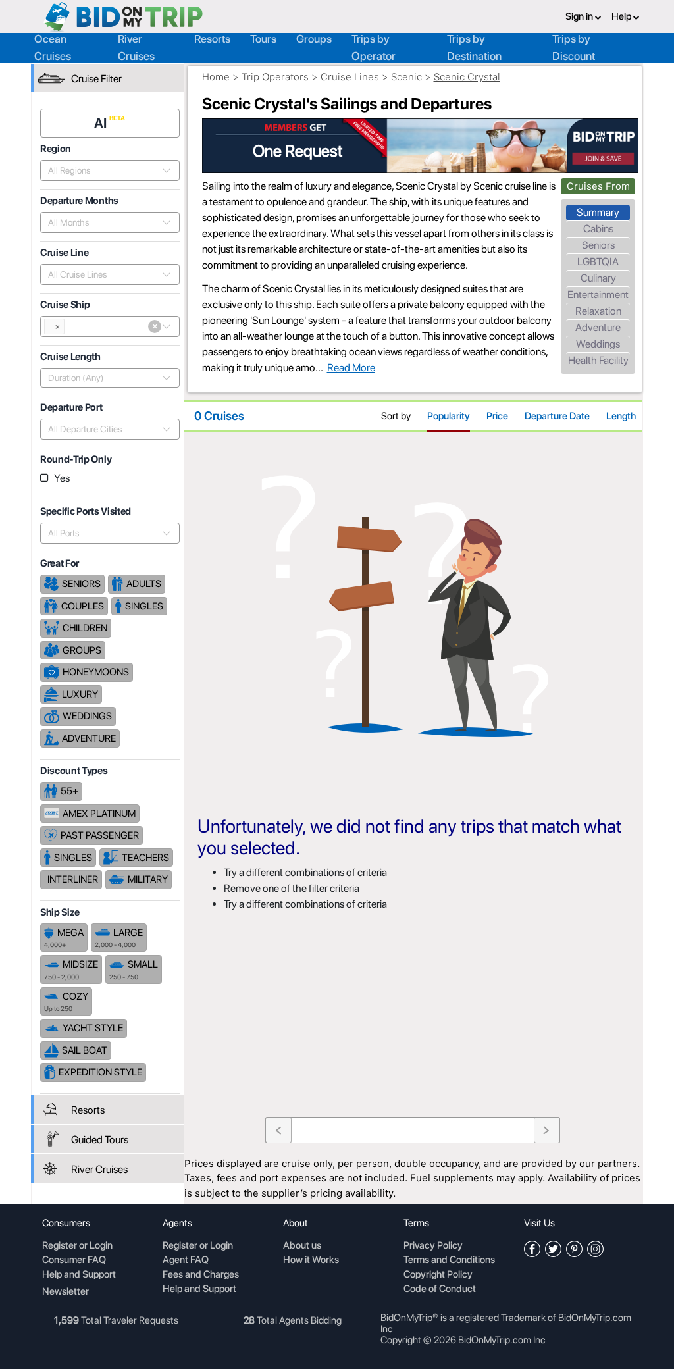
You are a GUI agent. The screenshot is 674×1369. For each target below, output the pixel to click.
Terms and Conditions (449, 1260)
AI (101, 123)
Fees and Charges (201, 1275)
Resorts (212, 38)
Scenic (406, 77)
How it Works (311, 1260)
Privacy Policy (433, 1246)
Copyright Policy (438, 1275)
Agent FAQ (186, 1260)
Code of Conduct (439, 1289)
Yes (62, 478)
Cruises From (598, 186)
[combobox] (102, 170)
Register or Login (77, 1246)
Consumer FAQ (74, 1260)
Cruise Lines (350, 77)
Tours (263, 38)
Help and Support (79, 1275)
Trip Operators (275, 77)
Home (216, 77)
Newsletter (65, 1291)
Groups (314, 38)
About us (302, 1246)
